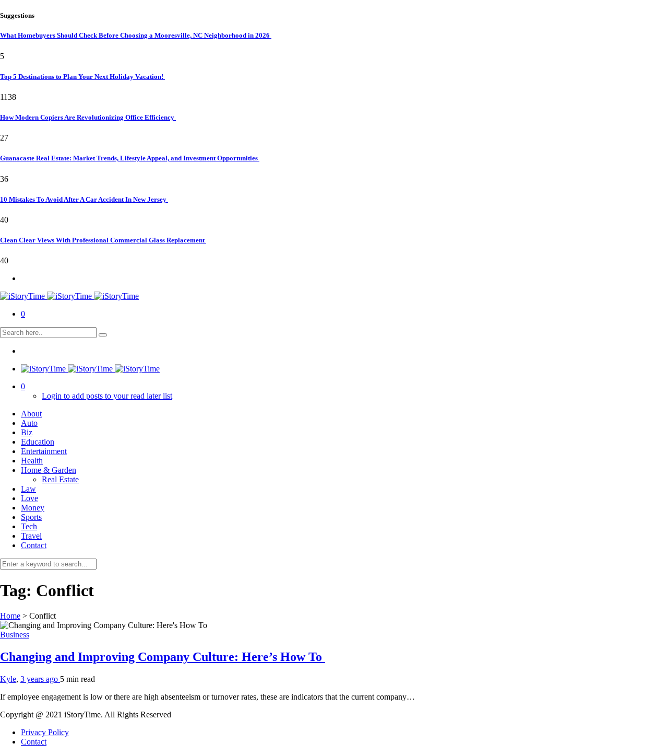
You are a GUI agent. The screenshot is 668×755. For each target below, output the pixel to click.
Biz (26, 432)
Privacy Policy (45, 732)
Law (28, 488)
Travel (31, 535)
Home (10, 615)
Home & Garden (48, 470)
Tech (29, 526)
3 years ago (40, 679)
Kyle (8, 679)
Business (14, 634)
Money (32, 507)
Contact (33, 545)
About (31, 413)
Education (37, 441)
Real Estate (60, 479)
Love (29, 498)
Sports (31, 517)
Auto (29, 423)
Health (32, 460)
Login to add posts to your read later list (107, 395)
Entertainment (44, 451)
